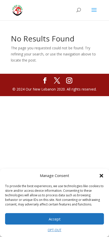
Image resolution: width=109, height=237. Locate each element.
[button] (101, 175)
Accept (55, 218)
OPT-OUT (54, 230)
